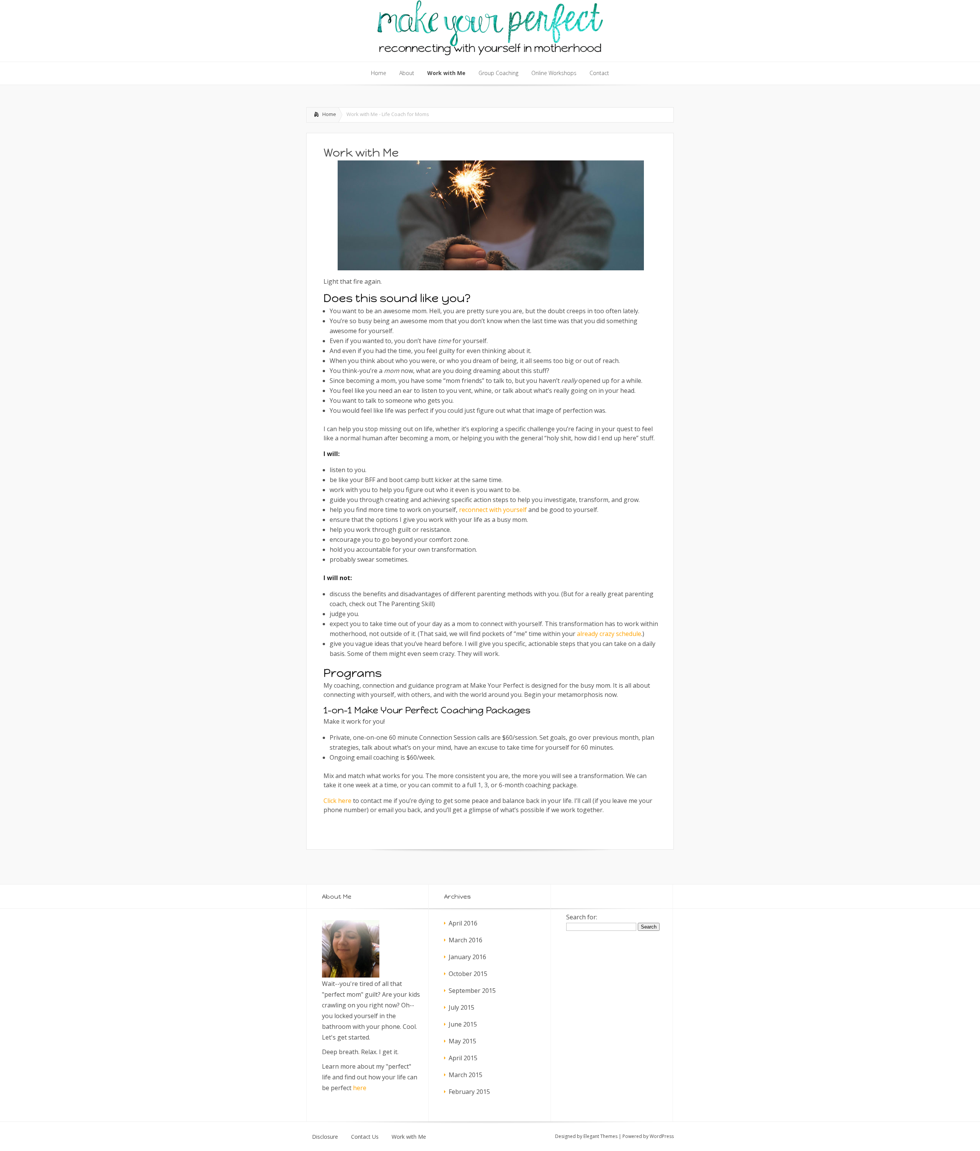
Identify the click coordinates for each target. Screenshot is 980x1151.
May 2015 (462, 1041)
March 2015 (465, 1075)
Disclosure (325, 1137)
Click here (337, 800)
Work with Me (409, 1137)
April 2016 (463, 923)
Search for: (581, 917)
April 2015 (463, 1058)
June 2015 (463, 1024)
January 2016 (467, 957)
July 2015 (461, 1007)
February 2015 (469, 1091)
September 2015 (472, 990)
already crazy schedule (609, 633)
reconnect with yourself (493, 509)
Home (329, 114)
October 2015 (468, 974)
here (359, 1088)
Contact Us (365, 1137)
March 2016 (465, 940)
